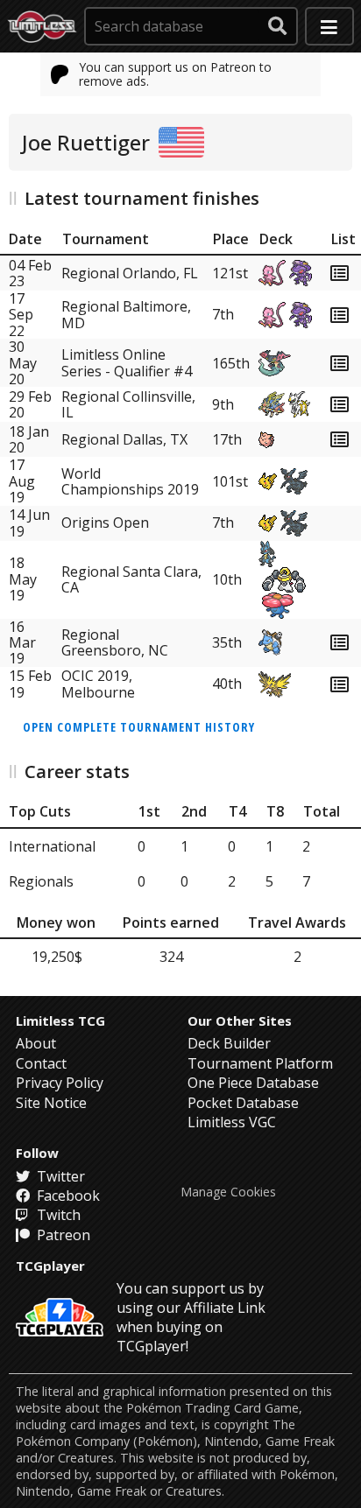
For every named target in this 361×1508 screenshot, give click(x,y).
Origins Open (105, 522)
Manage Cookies (228, 1192)
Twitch (57, 1214)
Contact (41, 1063)
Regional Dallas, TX (124, 439)
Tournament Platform (260, 1063)
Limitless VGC (232, 1122)
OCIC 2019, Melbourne (98, 684)
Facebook (66, 1195)
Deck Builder (229, 1043)
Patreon (61, 1235)
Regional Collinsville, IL (128, 404)
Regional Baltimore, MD (126, 314)
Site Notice (51, 1102)
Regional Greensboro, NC (114, 642)
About (36, 1043)
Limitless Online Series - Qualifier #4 (126, 362)
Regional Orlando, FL (129, 273)
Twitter (59, 1176)
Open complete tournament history (139, 727)
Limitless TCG (60, 1020)
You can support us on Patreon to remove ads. (175, 74)
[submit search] (277, 26)
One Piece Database (253, 1082)
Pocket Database (243, 1102)
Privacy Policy (59, 1082)
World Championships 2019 (130, 481)
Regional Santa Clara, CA (131, 579)
